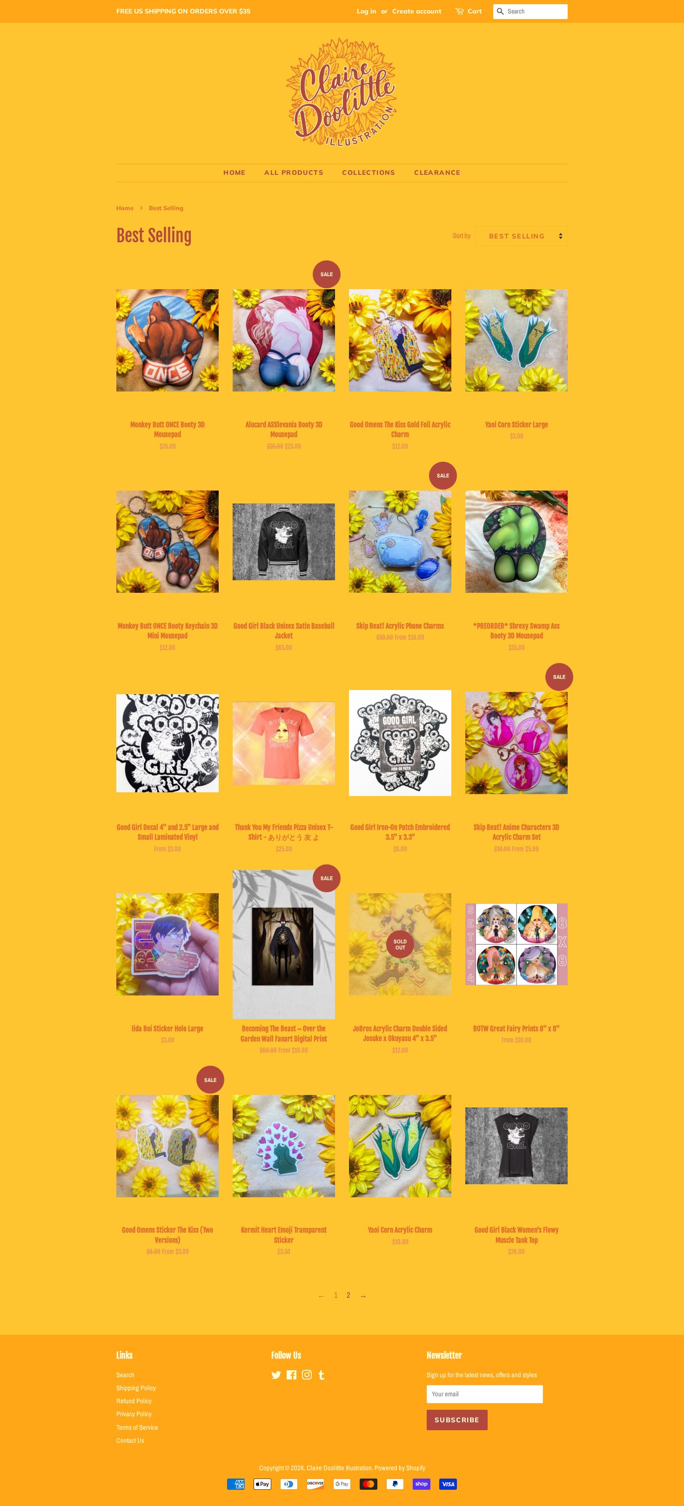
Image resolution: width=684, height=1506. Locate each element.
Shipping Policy (136, 1388)
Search (125, 1375)
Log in (366, 11)
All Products (293, 172)
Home (234, 172)
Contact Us (130, 1440)
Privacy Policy (134, 1414)
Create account (417, 11)
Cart (475, 11)
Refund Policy (134, 1401)
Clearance (437, 172)
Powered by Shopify (400, 1468)
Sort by (461, 235)
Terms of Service (137, 1427)
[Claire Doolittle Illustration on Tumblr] (321, 1376)
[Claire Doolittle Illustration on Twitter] (276, 1376)
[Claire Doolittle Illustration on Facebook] (291, 1376)
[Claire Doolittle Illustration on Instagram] (307, 1376)
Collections (368, 172)
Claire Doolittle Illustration (339, 1468)
